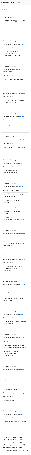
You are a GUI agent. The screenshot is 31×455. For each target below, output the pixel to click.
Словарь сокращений (10, 2)
